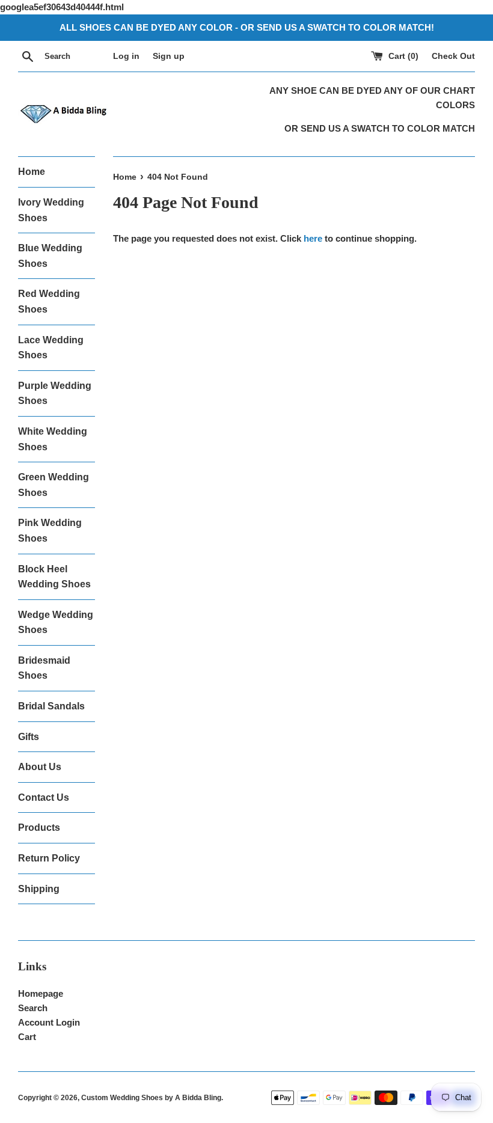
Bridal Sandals (51, 706)
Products (39, 827)
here (313, 238)
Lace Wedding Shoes (51, 348)
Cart (27, 1037)
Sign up (169, 56)
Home (31, 172)
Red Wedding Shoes (49, 301)
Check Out (453, 56)
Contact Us (43, 797)
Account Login (49, 1022)
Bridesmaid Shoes (44, 668)
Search (32, 1008)
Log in (126, 56)
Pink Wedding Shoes (50, 530)
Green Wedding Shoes (53, 485)
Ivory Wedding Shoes (51, 210)
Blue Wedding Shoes (50, 256)
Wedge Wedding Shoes (55, 622)
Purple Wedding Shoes (54, 393)
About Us (39, 767)
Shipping (39, 889)
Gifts (28, 737)
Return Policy (49, 858)
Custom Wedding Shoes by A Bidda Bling (151, 1098)
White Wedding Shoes (52, 439)
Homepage (40, 993)
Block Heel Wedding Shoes (54, 577)
